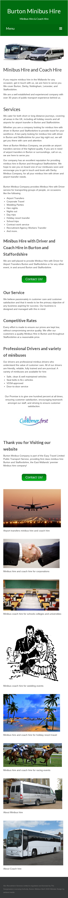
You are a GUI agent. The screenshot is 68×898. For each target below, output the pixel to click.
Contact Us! (34, 279)
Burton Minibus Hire (34, 11)
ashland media (9, 892)
